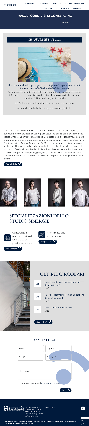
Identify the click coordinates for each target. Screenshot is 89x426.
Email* (22, 357)
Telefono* (51, 357)
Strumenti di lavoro (74, 3)
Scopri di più (11, 164)
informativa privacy (50, 383)
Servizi (56, 3)
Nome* (22, 348)
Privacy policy (50, 407)
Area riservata (62, 8)
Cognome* (52, 348)
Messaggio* (24, 371)
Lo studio (42, 3)
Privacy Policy (28, 423)
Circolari (48, 8)
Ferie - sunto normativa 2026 (58, 307)
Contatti (77, 8)
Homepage (29, 3)
